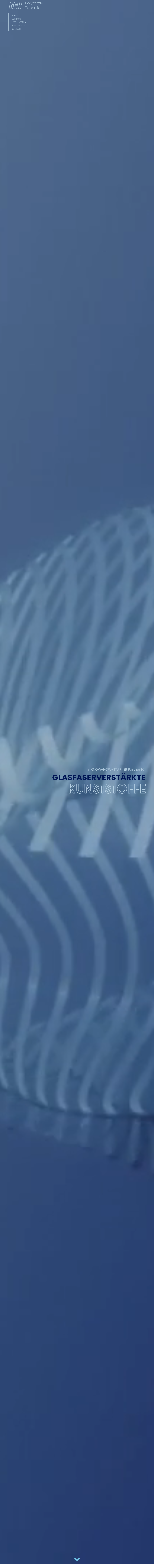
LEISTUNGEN (18, 22)
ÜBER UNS (16, 19)
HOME (15, 15)
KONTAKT (16, 29)
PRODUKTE (17, 26)
